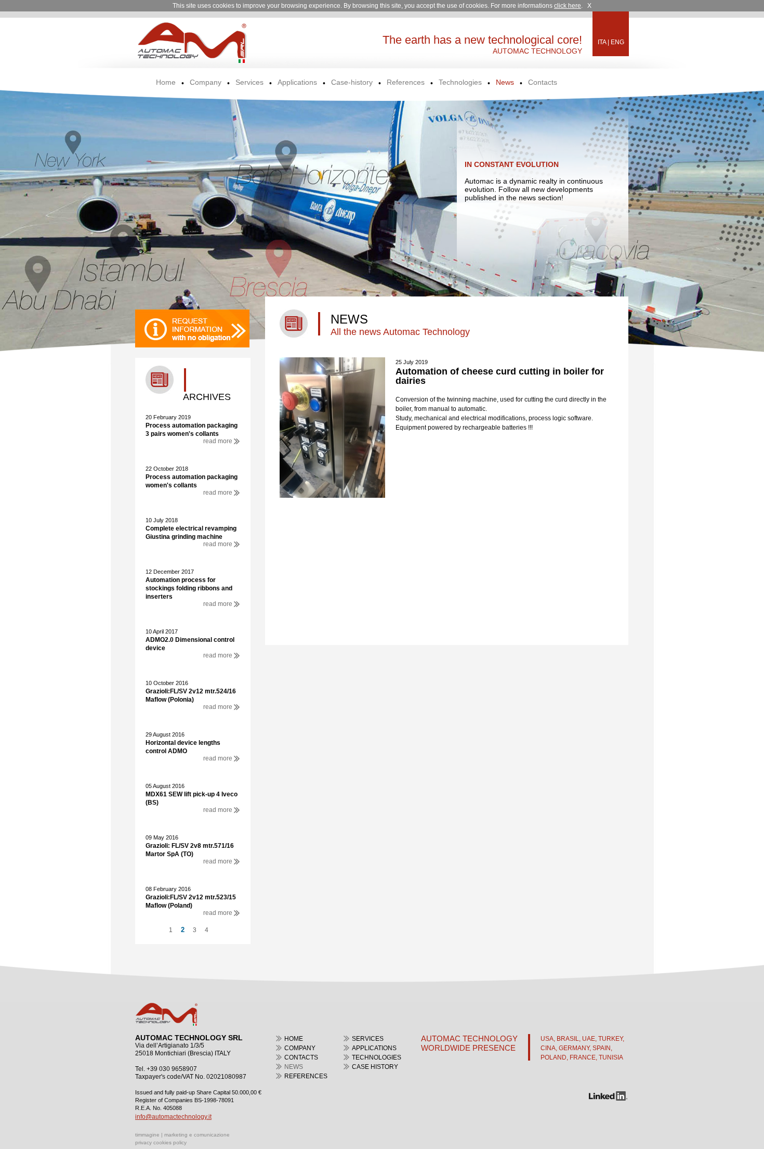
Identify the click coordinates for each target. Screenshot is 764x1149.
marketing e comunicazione (197, 1135)
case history (375, 1066)
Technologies (460, 82)
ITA (602, 42)
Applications (297, 82)
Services (249, 82)
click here (567, 5)
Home (166, 82)
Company (205, 82)
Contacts (542, 82)
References (406, 82)
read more (217, 441)
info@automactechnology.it (173, 1116)
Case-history (352, 82)
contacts (301, 1057)
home (293, 1038)
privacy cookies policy (161, 1142)
